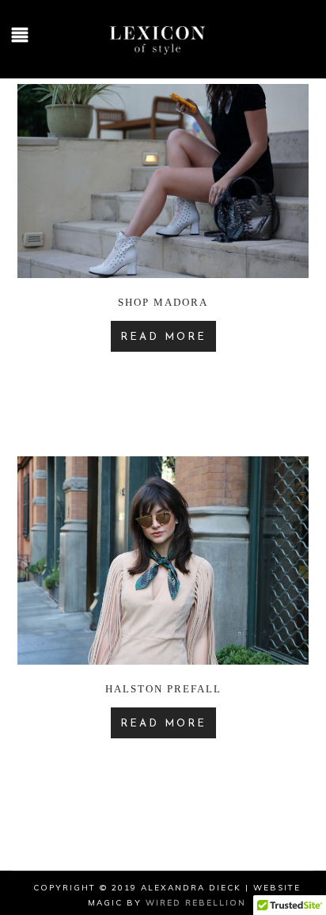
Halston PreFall (163, 689)
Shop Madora (163, 302)
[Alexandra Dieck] (163, 56)
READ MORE (163, 337)
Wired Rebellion (196, 903)
